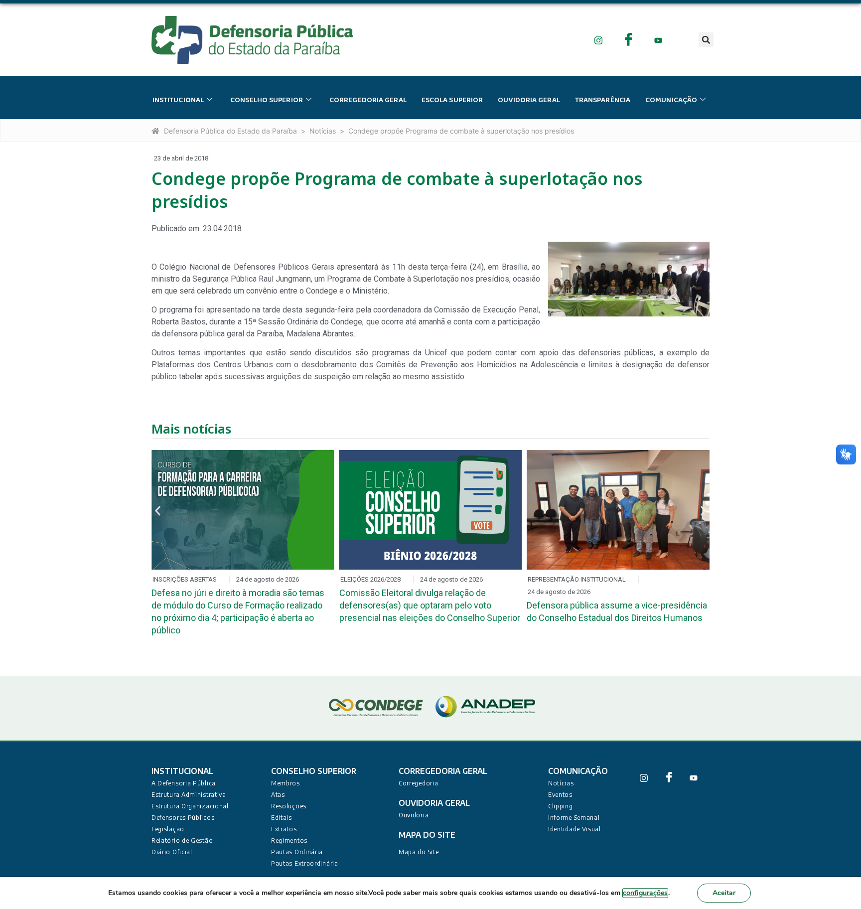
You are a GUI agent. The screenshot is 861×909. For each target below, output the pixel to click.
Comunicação (671, 100)
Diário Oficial (171, 852)
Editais (281, 817)
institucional (178, 100)
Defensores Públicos (182, 817)
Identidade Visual (574, 829)
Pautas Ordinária (297, 852)
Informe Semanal (574, 817)
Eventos (560, 794)
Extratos (284, 829)
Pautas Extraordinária (304, 863)
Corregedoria (418, 783)
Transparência (602, 100)
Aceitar (724, 893)
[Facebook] (628, 39)
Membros (285, 783)
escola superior (452, 100)
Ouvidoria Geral (529, 100)
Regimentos (289, 840)
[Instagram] (598, 39)
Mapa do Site (418, 852)
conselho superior (266, 100)
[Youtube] (658, 39)
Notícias (322, 131)
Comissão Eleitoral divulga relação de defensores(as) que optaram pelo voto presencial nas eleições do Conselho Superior (429, 605)
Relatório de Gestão (182, 840)
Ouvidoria (414, 815)
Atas (278, 794)
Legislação (167, 829)
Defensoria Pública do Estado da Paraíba (230, 131)
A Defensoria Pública (183, 783)
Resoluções (288, 806)
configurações (645, 893)
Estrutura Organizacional (190, 806)
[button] (706, 39)
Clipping (560, 806)
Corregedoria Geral (368, 100)
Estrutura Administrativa (188, 794)
